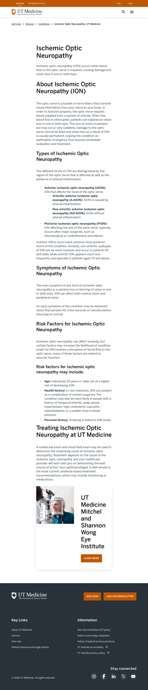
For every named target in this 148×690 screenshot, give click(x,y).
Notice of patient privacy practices (96, 641)
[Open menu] (132, 12)
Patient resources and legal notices (30, 647)
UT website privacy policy (101, 652)
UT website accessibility (100, 647)
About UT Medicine (22, 629)
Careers (16, 635)
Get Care (20, 3)
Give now (26, 641)
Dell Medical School (36, 3)
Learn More (91, 558)
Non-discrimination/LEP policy (94, 629)
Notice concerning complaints (93, 635)
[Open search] (123, 12)
